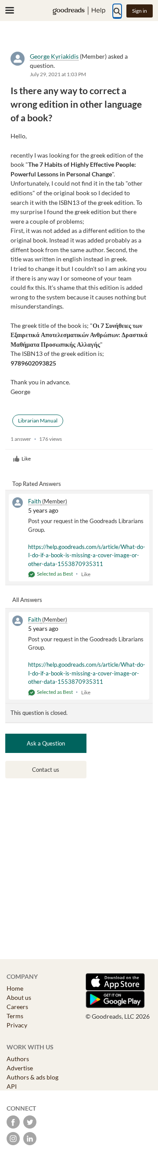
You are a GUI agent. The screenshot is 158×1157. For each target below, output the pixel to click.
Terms (15, 1016)
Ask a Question (46, 743)
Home (15, 988)
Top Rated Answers (36, 483)
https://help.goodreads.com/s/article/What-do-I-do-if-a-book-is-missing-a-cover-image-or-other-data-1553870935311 (86, 555)
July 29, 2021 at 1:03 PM (58, 74)
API (12, 1086)
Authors (18, 1058)
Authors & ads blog (32, 1077)
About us (19, 997)
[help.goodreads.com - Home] (79, 11)
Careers (17, 1006)
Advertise (20, 1068)
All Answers (27, 599)
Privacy (17, 1025)
